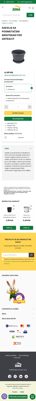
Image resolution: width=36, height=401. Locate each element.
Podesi (14, 392)
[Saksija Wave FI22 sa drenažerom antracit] (9, 209)
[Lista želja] (29, 8)
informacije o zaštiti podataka (12, 261)
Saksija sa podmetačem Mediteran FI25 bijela (26, 216)
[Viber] (4, 398)
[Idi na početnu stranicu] (16, 8)
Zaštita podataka (10, 355)
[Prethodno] (3, 215)
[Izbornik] (2, 8)
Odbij (22, 392)
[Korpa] (33, 396)
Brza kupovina (18, 119)
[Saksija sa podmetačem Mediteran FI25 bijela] (26, 209)
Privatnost (17, 358)
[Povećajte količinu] (30, 107)
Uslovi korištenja (24, 355)
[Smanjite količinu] (6, 107)
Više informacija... (18, 388)
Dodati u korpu (18, 113)
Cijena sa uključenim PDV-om (14, 75)
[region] (18, 215)
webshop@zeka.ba (26, 2)
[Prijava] (33, 8)
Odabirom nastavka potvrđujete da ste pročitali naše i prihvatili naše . (19, 261)
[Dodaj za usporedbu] (14, 209)
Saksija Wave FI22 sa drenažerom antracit (9, 216)
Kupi (8, 228)
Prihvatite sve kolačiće (18, 397)
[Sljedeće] (32, 215)
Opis (7, 148)
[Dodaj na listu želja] (5, 137)
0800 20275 (10, 2)
